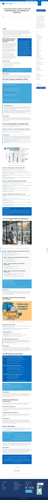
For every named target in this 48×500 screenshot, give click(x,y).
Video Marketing (38, 76)
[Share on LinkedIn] (17, 473)
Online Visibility (38, 56)
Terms (3, 489)
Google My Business (39, 47)
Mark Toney (17, 467)
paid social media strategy (40, 58)
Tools (37, 72)
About (3, 483)
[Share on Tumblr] (21, 473)
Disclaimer (3, 488)
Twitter (37, 73)
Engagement (38, 43)
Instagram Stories (38, 51)
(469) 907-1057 (29, 483)
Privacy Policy (4, 487)
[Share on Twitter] (9, 473)
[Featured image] (17, 22)
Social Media (38, 69)
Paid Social (37, 57)
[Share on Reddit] (25, 473)
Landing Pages (38, 52)
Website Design (38, 79)
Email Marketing (38, 42)
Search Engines (38, 63)
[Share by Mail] (29, 473)
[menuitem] (7, 3)
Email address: (38, 83)
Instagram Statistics (39, 50)
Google (37, 46)
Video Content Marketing (39, 75)
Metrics (37, 54)
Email (37, 41)
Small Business (38, 66)
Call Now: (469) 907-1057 (30, 0)
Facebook (37, 44)
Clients (3, 484)
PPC (37, 60)
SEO (37, 65)
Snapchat (37, 67)
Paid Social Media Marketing (18, 485)
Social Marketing (38, 68)
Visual (37, 77)
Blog (3, 485)
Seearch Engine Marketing (40, 64)
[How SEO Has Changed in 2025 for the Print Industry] (0, 250)
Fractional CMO (38, 45)
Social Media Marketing (39, 70)
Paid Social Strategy (39, 59)
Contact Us (3, 486)
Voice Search (38, 78)
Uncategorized (38, 74)
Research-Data (38, 61)
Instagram (37, 49)
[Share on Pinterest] (13, 473)
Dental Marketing (38, 38)
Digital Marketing (38, 39)
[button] (28, 491)
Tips (37, 71)
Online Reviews (38, 55)
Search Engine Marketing (39, 62)
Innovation (37, 48)
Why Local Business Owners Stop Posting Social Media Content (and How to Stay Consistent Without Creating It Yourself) (40, 20)
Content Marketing (39, 36)
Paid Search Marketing (17, 484)
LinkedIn (37, 53)
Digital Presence (38, 40)
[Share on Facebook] (4, 473)
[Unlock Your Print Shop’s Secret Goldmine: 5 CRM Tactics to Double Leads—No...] (47, 250)
